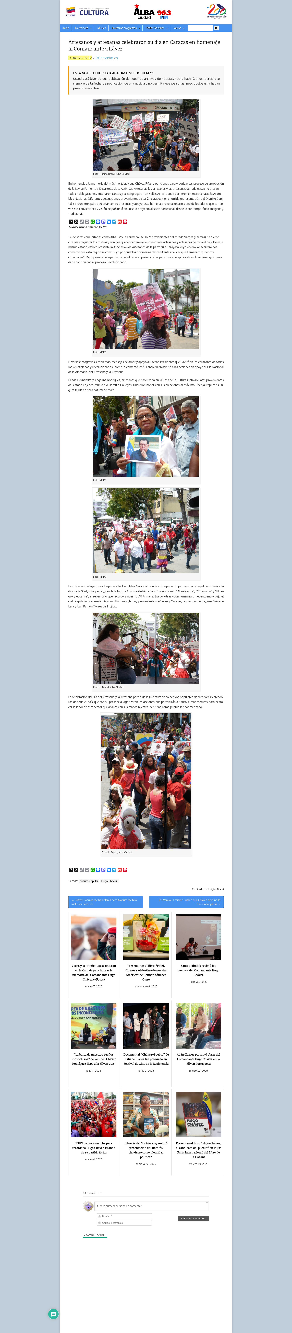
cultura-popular (89, 881)
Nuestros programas (124, 28)
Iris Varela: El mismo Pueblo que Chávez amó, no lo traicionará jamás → (190, 902)
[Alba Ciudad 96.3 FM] (146, 12)
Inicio (65, 28)
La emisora (81, 28)
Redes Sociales (155, 28)
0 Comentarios (106, 58)
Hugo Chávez (109, 881)
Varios (177, 28)
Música (101, 28)
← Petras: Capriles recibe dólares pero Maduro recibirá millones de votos (104, 902)
